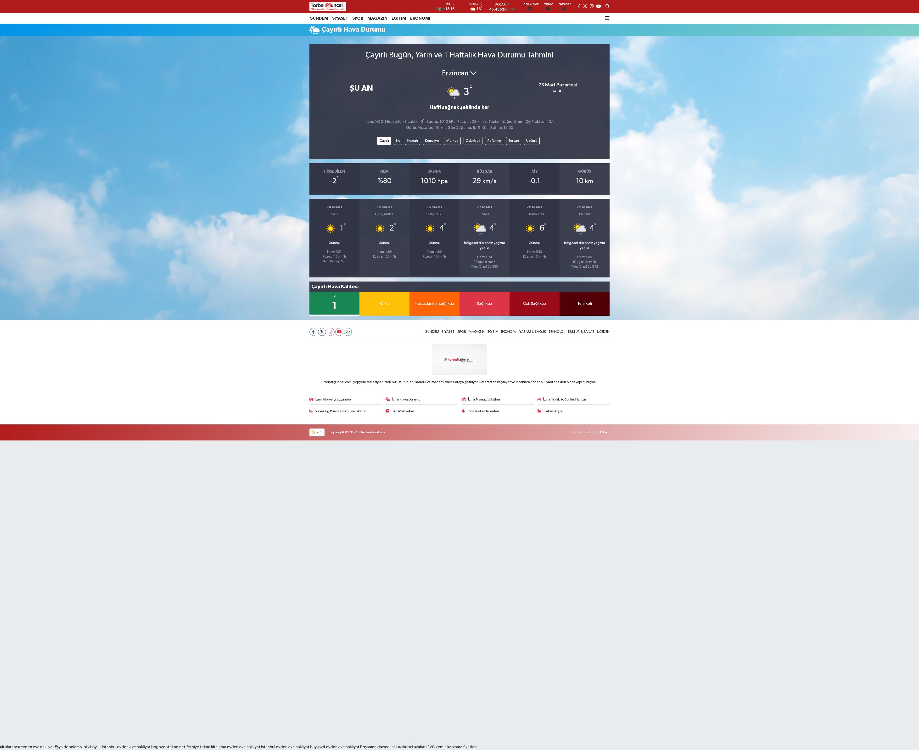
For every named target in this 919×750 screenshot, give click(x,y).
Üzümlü (532, 140)
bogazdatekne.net (168, 747)
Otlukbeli (473, 140)
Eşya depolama (68, 747)
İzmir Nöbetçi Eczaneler (333, 399)
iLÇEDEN (603, 331)
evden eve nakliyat (243, 747)
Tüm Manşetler (403, 411)
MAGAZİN (377, 18)
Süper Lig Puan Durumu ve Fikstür (340, 411)
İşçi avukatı (417, 747)
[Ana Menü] (607, 18)
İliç (398, 140)
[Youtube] (339, 332)
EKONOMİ (420, 18)
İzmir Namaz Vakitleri (484, 399)
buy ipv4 (318, 747)
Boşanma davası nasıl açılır (383, 747)
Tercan (513, 140)
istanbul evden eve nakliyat (126, 747)
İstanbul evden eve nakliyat (285, 747)
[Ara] (607, 7)
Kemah (412, 140)
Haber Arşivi (553, 411)
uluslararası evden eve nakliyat (27, 747)
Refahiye (494, 140)
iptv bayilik (92, 747)
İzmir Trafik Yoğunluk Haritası (565, 399)
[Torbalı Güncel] (327, 6)
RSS (319, 432)
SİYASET (340, 18)
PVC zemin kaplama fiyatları (452, 747)
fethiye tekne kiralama (206, 747)
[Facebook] (313, 332)
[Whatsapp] (348, 332)
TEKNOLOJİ (557, 331)
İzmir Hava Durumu (406, 399)
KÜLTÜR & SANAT (581, 331)
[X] (322, 332)
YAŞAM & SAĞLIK (532, 331)
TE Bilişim (603, 432)
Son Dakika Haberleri (483, 411)
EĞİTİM (399, 18)
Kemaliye (432, 140)
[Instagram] (331, 332)
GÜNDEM (318, 18)
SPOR (357, 18)
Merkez (452, 140)
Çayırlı (384, 140)
